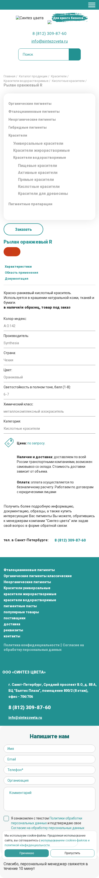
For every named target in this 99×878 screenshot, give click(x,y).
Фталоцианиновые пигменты (34, 111)
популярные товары (21, 612)
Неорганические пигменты (27, 582)
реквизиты (13, 630)
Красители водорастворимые (26, 81)
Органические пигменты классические (38, 576)
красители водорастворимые (30, 600)
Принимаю (26, 853)
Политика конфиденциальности (32, 645)
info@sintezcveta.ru (49, 41)
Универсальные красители (38, 143)
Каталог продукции (33, 76)
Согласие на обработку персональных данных (47, 828)
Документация (16, 278)
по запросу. (36, 443)
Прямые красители (36, 179)
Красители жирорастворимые (41, 150)
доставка (12, 624)
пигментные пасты (20, 606)
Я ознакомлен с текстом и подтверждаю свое (47, 823)
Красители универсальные (27, 588)
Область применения (21, 272)
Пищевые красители (37, 165)
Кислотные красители (68, 81)
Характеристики (18, 266)
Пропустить (72, 853)
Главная (9, 76)
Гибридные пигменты (27, 127)
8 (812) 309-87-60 (49, 33)
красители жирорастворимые (30, 594)
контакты (12, 636)
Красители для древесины (43, 193)
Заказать (23, 229)
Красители (59, 76)
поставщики (14, 618)
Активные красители (37, 172)
